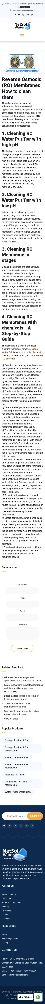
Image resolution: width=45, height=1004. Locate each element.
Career (5, 914)
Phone (23, 598)
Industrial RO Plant (14, 774)
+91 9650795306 (23, 7)
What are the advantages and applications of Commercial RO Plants (23, 679)
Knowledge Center (10, 938)
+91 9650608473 (36, 4)
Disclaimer (6, 898)
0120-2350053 (21, 4)
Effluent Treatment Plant (17, 757)
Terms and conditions (11, 902)
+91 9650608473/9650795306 (23, 971)
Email (22, 611)
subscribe (35, 816)
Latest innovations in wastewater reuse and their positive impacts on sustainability (23, 688)
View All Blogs (11, 718)
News (4, 934)
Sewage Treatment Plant (17, 740)
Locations (6, 918)
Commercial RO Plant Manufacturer (16, 783)
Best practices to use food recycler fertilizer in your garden (21, 697)
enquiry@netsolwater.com (24, 10)
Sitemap (5, 906)
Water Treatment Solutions (18, 792)
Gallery (5, 942)
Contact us (6, 910)
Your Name (23, 585)
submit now (22, 648)
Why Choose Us (9, 894)
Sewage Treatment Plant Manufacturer (17, 749)
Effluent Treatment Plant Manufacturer (17, 766)
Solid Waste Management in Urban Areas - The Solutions (21, 713)
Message (22, 624)
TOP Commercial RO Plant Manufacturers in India (17, 705)
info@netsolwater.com (18, 975)
